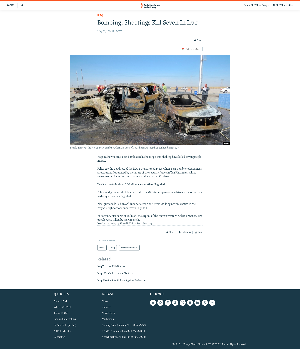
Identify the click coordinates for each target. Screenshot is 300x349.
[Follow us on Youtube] (153, 303)
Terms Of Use (61, 313)
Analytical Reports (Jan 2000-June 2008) (124, 337)
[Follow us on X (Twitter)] (183, 303)
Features (106, 307)
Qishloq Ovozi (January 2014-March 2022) (124, 325)
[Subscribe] (212, 303)
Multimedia (108, 319)
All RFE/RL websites (283, 5)
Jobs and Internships (65, 319)
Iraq (100, 15)
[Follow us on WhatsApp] (205, 303)
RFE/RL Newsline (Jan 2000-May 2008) (123, 331)
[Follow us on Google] (175, 303)
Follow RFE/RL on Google (256, 5)
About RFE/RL (61, 301)
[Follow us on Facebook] (190, 303)
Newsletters (108, 313)
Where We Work (62, 307)
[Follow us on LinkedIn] (197, 303)
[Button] (198, 40)
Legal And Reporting (65, 325)
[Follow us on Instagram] (168, 303)
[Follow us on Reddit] (160, 303)
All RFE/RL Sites (62, 331)
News (105, 301)
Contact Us (59, 337)
